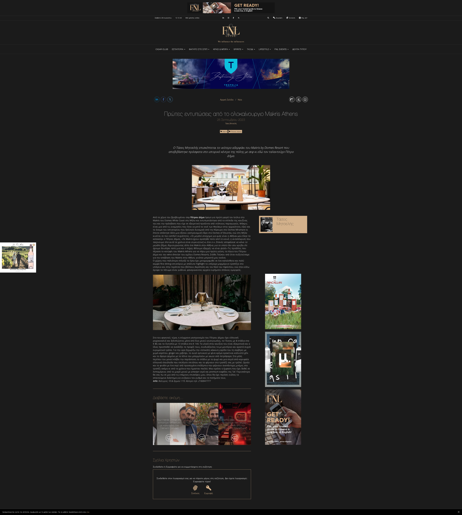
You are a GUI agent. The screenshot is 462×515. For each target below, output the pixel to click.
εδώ (88, 512)
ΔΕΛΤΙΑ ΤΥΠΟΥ (299, 49)
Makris (224, 131)
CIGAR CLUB (162, 49)
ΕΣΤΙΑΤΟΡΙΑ (178, 49)
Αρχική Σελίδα (227, 99)
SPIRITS (238, 49)
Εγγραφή (278, 18)
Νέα (240, 99)
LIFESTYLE (264, 49)
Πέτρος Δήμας (235, 131)
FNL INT (304, 18)
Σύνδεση (292, 18)
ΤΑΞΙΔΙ (250, 49)
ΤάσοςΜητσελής (285, 221)
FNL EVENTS (281, 49)
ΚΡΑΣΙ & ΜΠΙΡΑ (221, 49)
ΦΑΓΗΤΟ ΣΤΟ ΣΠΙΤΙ (198, 49)
